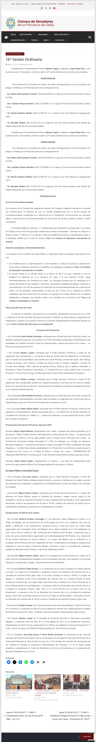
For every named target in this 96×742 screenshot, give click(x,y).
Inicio (13, 34)
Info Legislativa (61, 34)
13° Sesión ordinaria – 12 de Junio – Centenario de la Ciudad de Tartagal (47, 692)
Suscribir (87, 736)
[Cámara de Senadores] (6, 37)
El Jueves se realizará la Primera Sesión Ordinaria (18, 691)
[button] (33, 34)
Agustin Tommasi (26, 64)
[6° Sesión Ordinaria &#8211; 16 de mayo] (76, 681)
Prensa (34, 40)
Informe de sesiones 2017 (15, 54)
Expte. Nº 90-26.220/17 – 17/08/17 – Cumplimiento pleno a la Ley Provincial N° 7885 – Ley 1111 (24, 716)
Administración (18, 40)
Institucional (26, 34)
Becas (46, 40)
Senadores (43, 34)
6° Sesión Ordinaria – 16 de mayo (76, 690)
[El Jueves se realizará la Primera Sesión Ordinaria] (19, 681)
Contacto (59, 40)
